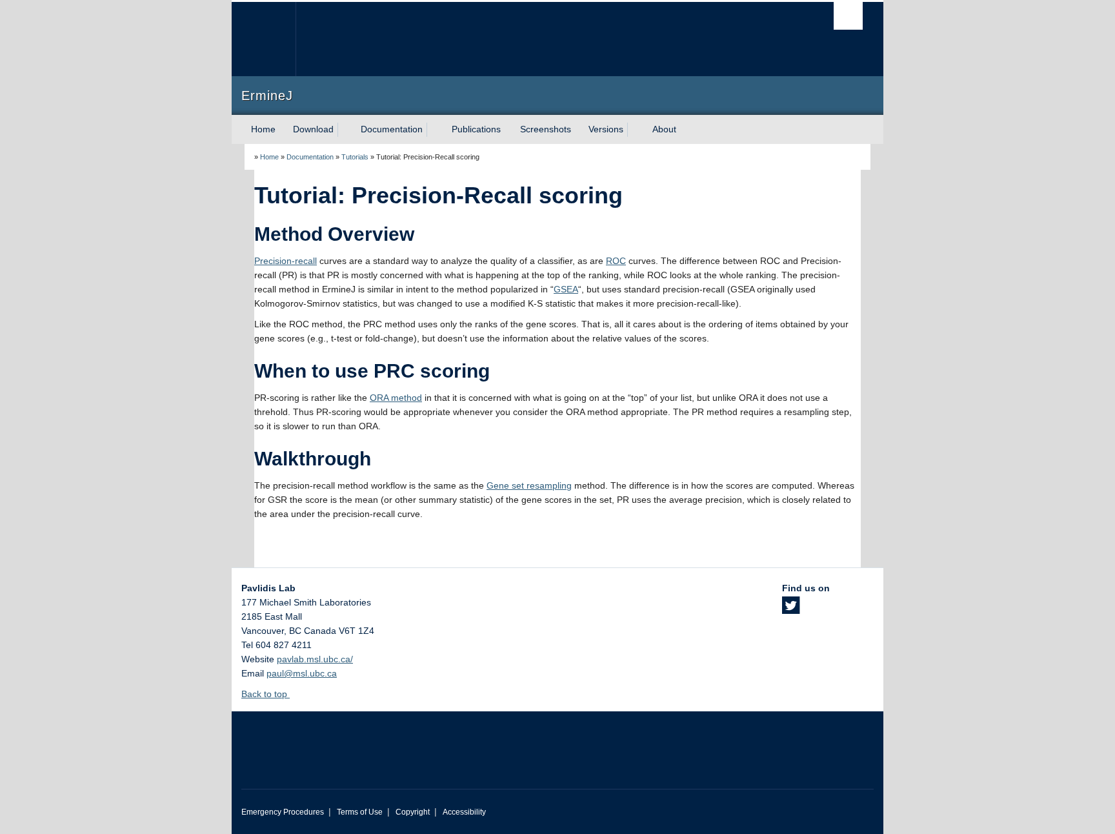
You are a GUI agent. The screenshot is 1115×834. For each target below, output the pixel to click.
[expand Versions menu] (635, 130)
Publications (476, 129)
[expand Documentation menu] (434, 130)
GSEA (566, 289)
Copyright (413, 812)
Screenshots (545, 129)
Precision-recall (285, 261)
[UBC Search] (848, 16)
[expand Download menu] (345, 130)
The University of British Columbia (269, 39)
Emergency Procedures (282, 812)
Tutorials (354, 157)
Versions (605, 129)
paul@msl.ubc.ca (301, 673)
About (664, 129)
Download (313, 129)
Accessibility (464, 812)
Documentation (392, 129)
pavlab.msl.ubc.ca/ (315, 659)
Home (263, 129)
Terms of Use (360, 812)
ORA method (396, 397)
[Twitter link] (790, 609)
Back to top (265, 694)
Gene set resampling (529, 485)
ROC (616, 261)
